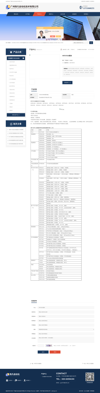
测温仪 (11, 107)
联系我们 (92, 1)
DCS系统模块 (13, 79)
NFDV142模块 (37, 363)
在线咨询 (66, 82)
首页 (68, 49)
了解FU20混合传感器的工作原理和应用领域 (17, 129)
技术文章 (63, 14)
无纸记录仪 (12, 89)
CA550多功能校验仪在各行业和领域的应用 (17, 133)
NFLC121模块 (90, 363)
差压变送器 (12, 61)
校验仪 (11, 110)
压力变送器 (12, 82)
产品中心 (39, 14)
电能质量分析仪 (13, 65)
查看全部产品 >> (16, 114)
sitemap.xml (54, 391)
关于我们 (28, 14)
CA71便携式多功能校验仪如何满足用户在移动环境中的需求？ (17, 136)
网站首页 (16, 14)
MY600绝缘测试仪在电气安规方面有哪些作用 (17, 140)
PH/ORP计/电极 (13, 72)
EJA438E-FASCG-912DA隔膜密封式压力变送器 (43, 42)
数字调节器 (12, 86)
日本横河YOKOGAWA (14, 58)
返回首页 (83, 1)
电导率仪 (12, 68)
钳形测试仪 (12, 100)
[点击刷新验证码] (49, 345)
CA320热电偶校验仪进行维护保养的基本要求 (17, 143)
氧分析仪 (12, 75)
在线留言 (88, 1)
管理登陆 (92, 391)
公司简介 (10, 380)
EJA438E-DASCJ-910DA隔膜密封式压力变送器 (63, 42)
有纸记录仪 (12, 93)
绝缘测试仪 (12, 96)
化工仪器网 (86, 391)
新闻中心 (51, 14)
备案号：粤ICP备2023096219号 (43, 391)
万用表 (11, 103)
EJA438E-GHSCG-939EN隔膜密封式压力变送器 (22, 42)
